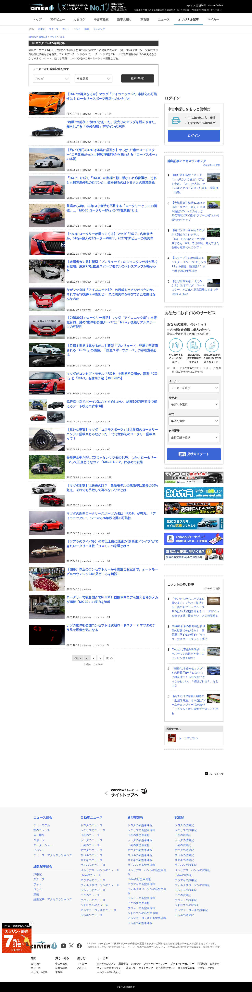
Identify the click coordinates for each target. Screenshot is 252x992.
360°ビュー (57, 19)
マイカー (213, 19)
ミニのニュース (90, 895)
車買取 (144, 19)
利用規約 (202, 963)
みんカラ (82, 968)
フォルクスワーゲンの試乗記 (192, 885)
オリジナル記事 (188, 19)
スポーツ (38, 840)
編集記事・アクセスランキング (52, 899)
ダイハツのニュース (93, 865)
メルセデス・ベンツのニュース (100, 870)
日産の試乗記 (183, 835)
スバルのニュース (92, 855)
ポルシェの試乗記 (186, 890)
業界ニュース (41, 830)
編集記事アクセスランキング (187, 161)
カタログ (79, 19)
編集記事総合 (42, 866)
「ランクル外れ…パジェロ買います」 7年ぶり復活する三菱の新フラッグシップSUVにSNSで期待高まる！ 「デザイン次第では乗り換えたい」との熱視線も (195, 607)
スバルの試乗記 (184, 855)
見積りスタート (198, 454)
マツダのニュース (92, 850)
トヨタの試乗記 (184, 825)
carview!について (106, 963)
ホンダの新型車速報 (140, 840)
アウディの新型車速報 (141, 884)
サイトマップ (146, 968)
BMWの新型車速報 (139, 879)
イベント (38, 850)
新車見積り (124, 19)
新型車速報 (135, 817)
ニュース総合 (42, 817)
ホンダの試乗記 (184, 840)
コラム (37, 889)
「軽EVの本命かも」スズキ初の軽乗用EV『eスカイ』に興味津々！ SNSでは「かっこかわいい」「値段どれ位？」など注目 (194, 677)
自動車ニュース (92, 817)
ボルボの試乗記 (184, 915)
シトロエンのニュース (94, 905)
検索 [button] (137, 78)
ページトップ (216, 774)
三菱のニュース (90, 845)
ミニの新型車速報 (139, 903)
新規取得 (201, 5)
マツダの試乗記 (184, 850)
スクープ (38, 879)
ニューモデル (41, 825)
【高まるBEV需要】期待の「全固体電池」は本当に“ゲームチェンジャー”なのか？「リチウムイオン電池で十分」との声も (194, 704)
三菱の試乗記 (183, 845)
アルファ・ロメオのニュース (98, 910)
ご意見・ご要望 (206, 968)
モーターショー (43, 845)
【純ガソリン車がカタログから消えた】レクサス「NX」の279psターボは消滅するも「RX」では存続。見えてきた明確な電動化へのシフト (195, 239)
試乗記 (37, 874)
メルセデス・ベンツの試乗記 (192, 870)
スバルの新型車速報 (140, 855)
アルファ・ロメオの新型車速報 (147, 918)
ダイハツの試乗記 (186, 865)
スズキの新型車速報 (140, 860)
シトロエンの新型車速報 (143, 913)
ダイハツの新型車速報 (141, 865)
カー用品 (38, 835)
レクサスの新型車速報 (141, 830)
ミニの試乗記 (183, 895)
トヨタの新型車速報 (140, 825)
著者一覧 (131, 968)
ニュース (164, 19)
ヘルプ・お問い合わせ (109, 972)
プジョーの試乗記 (186, 900)
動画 (36, 894)
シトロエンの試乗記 (187, 905)
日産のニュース (90, 835)
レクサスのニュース (93, 830)
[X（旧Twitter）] (71, 946)
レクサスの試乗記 (186, 830)
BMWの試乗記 (183, 875)
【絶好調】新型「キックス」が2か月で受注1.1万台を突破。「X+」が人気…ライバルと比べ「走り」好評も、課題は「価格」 (194, 183)
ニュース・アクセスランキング (52, 855)
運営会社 (123, 963)
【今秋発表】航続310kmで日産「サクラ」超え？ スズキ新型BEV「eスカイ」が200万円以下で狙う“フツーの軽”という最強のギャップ (195, 211)
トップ (37, 19)
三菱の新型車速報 (139, 845)
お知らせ (136, 963)
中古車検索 (101, 19)
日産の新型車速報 (139, 835)
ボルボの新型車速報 (140, 923)
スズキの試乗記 (184, 860)
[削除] (31, 923)
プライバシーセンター (182, 963)
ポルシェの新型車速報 (141, 898)
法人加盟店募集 (186, 968)
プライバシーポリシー (155, 963)
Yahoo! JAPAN (215, 5)
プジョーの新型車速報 (141, 908)
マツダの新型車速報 (140, 850)
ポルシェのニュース (93, 890)
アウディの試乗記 (186, 880)
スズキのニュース (92, 860)
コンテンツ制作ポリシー (110, 968)
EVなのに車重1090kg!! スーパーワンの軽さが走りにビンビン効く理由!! (188, 654)
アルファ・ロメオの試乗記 (191, 910)
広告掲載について (165, 968)
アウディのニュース (93, 880)
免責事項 (214, 963)
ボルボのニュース (92, 915)
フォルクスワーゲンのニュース (100, 885)
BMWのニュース (91, 875)
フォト (37, 884)
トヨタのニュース (92, 825)
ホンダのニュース (92, 840)
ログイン (190, 5)
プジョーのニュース (93, 900)
